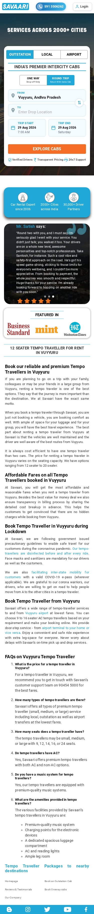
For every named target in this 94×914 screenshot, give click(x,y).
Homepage (11, 881)
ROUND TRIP (60, 80)
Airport (74, 54)
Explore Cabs (47, 149)
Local (47, 54)
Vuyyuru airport (36, 613)
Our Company (13, 897)
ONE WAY (33, 80)
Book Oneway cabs (56, 889)
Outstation (20, 54)
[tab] (45, 296)
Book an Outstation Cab (58, 881)
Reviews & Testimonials (18, 889)
